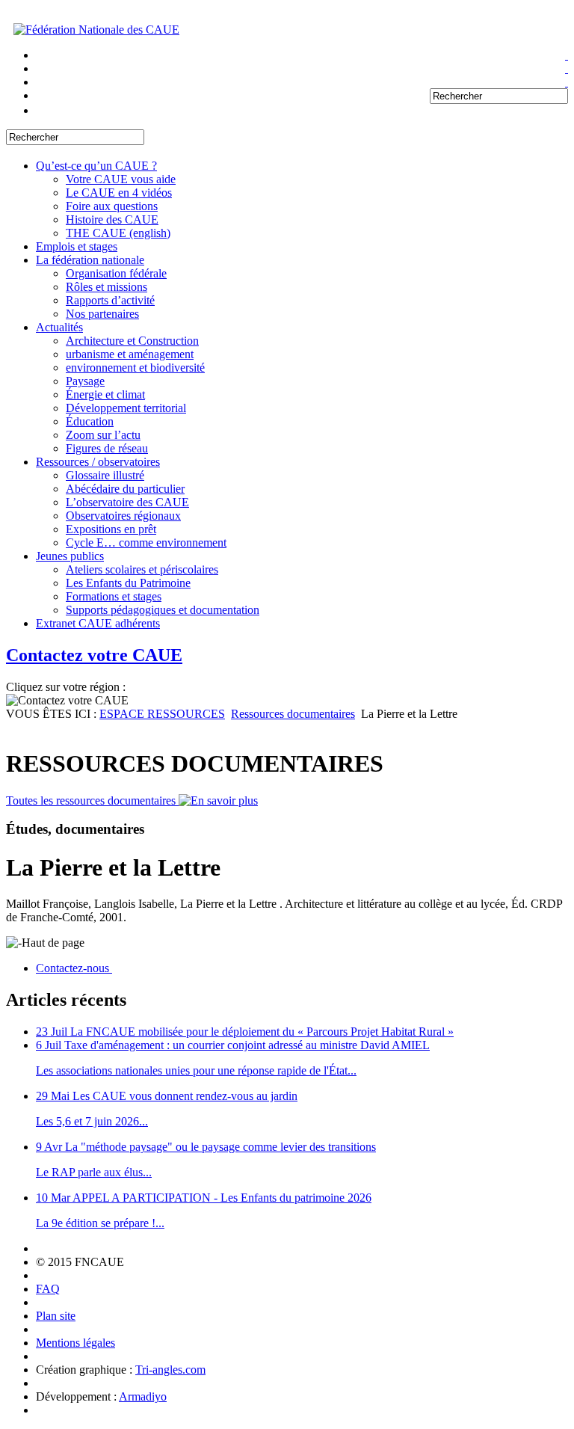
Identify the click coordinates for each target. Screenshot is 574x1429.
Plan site (55, 1315)
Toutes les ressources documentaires (92, 800)
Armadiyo (143, 1396)
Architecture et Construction (132, 340)
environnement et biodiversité (135, 367)
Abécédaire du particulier (125, 488)
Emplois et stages (76, 246)
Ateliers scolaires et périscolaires (142, 569)
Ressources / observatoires (98, 461)
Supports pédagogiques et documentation (162, 609)
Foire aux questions (112, 206)
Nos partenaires (102, 313)
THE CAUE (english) (118, 233)
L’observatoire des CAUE (127, 502)
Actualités (59, 327)
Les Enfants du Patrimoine (128, 583)
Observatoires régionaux (123, 515)
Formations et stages (113, 596)
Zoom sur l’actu (103, 434)
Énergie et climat (105, 394)
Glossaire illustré (105, 475)
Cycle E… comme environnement (146, 542)
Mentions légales (75, 1342)
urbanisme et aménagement (130, 354)
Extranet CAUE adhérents (98, 623)
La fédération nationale (90, 259)
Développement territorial (126, 408)
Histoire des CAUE (112, 219)
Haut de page (53, 942)
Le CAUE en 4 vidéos (119, 192)
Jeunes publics (70, 556)
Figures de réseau (107, 448)
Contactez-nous (74, 968)
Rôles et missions (106, 286)
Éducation (90, 421)
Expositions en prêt (111, 529)
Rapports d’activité (110, 300)
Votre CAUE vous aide (121, 179)
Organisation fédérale (116, 273)
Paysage (85, 381)
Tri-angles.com (170, 1369)
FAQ (48, 1288)
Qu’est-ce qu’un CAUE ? (96, 165)
